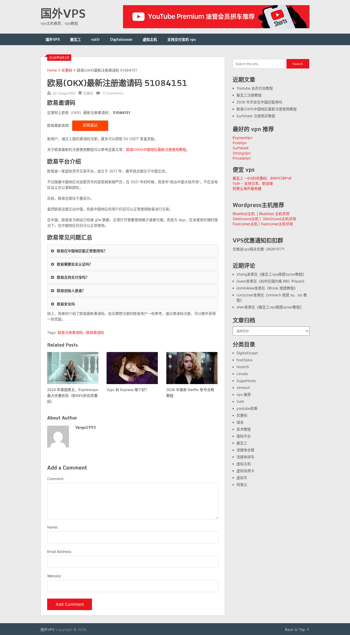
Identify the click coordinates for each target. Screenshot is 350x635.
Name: (52, 527)
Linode (242, 374)
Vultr (240, 401)
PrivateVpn (242, 158)
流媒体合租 (245, 450)
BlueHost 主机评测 (274, 213)
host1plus (244, 360)
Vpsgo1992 (67, 93)
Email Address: (59, 551)
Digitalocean (121, 39)
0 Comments (113, 93)
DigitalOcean (247, 353)
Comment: (55, 478)
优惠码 (66, 70)
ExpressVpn (242, 137)
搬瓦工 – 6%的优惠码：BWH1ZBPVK (262, 178)
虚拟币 (241, 477)
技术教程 (243, 429)
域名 (240, 422)
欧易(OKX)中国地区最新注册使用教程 (156, 149)
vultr (95, 39)
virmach (243, 387)
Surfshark (241, 148)
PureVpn (240, 143)
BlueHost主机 (244, 213)
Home (52, 70)
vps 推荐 (243, 394)
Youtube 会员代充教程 (254, 88)
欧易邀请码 (95, 332)
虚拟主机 (150, 39)
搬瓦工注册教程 (249, 95)
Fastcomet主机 (245, 224)
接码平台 (243, 436)
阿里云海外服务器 (247, 188)
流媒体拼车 (245, 457)
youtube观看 (247, 408)
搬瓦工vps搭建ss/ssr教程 (281, 274)
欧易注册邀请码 (70, 332)
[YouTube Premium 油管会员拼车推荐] (216, 27)
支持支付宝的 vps (181, 39)
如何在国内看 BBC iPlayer (282, 281)
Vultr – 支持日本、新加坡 (253, 183)
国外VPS (63, 13)
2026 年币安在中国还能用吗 (259, 102)
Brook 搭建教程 (281, 288)
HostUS (242, 367)
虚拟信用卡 (245, 470)
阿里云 (241, 484)
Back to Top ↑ (297, 629)
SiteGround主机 (246, 219)
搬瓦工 (75, 39)
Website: (54, 576)
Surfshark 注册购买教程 (255, 116)
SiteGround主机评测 (279, 219)
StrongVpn (242, 153)
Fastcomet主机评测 (277, 224)
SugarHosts (246, 380)
